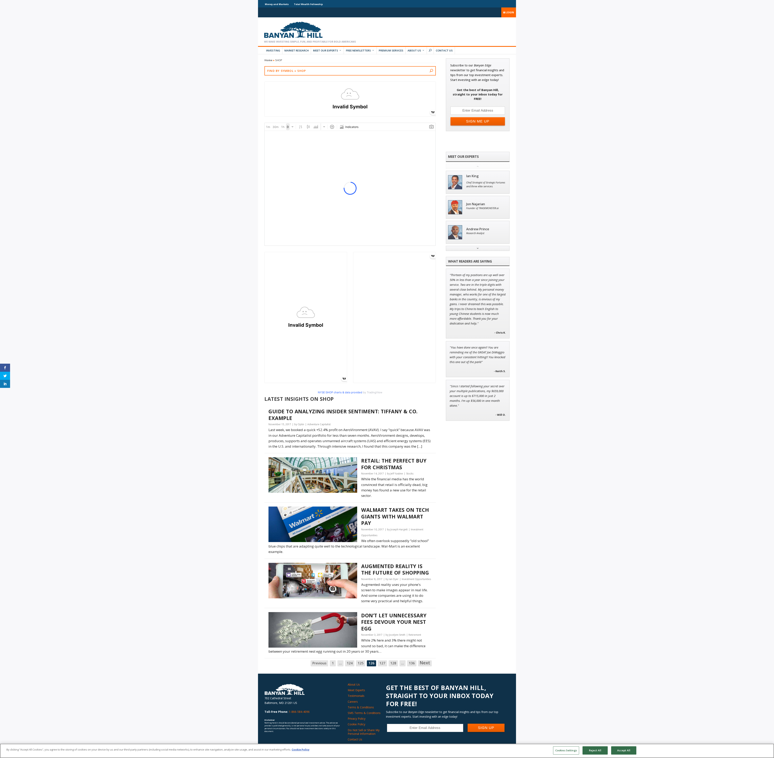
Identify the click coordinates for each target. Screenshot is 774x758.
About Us (414, 50)
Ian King (472, 176)
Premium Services (391, 50)
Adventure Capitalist (319, 424)
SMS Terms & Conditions (364, 713)
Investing (273, 50)
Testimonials (356, 696)
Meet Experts (356, 690)
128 (393, 663)
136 (412, 663)
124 (350, 663)
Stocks (409, 473)
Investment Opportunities (416, 579)
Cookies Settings (566, 750)
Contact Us (444, 50)
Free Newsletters (358, 50)
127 (382, 663)
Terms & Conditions (361, 707)
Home (268, 60)
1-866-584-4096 (299, 712)
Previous (319, 663)
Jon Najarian (475, 204)
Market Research (296, 50)
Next (425, 663)
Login (509, 12)
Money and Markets (277, 4)
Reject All (595, 750)
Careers (353, 702)
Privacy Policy (356, 718)
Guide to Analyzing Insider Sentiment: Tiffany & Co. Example (343, 414)
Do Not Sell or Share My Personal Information (364, 732)
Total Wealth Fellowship (308, 4)
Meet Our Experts (325, 50)
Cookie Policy (356, 724)
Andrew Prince (477, 229)
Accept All (623, 750)
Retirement (415, 635)
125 (361, 663)
